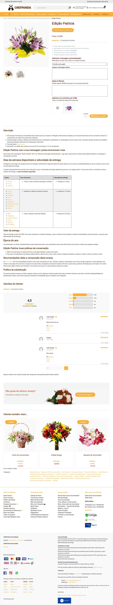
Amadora (6, 592)
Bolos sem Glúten (8, 513)
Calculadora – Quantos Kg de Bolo (68, 506)
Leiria (9, 200)
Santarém (11, 202)
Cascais (6, 589)
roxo (23, 144)
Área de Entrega (63, 498)
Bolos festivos (75, 14)
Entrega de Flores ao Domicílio (17, 18)
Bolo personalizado (37, 502)
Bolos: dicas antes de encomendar (68, 504)
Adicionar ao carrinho (99, 116)
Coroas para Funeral (37, 498)
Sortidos (105, 14)
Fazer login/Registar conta (11, 517)
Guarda (10, 222)
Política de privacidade (64, 595)
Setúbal (10, 186)
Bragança (11, 216)
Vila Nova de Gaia (15, 587)
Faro (9, 198)
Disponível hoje (35, 472)
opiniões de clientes (68, 40)
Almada (25, 584)
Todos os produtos (9, 515)
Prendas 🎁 (7, 506)
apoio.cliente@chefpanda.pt (73, 580)
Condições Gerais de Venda (78, 595)
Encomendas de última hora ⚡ (13, 510)
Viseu (9, 208)
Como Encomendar (64, 500)
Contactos (6, 502)
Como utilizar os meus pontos (67, 502)
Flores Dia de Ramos (90, 472)
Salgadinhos (34, 513)
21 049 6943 (78, 574)
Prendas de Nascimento (82, 478)
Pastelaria (52, 14)
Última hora (87, 14)
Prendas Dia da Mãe (67, 478)
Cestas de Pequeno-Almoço (39, 517)
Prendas (96, 14)
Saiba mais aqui (98, 567)
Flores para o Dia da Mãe (64, 476)
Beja (9, 214)
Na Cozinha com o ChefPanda (94, 507)
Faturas (60, 517)
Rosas (16, 14)
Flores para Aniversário (94, 474)
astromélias (9, 262)
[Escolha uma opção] (57, 107)
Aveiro (10, 191)
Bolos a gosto (41, 14)
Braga (10, 193)
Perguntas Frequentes (64, 513)
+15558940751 (72, 582)
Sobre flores (88, 498)
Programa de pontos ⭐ (10, 504)
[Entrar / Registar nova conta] (87, 8)
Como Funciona (8, 498)
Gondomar (13, 592)
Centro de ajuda (63, 510)
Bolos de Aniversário (27, 14)
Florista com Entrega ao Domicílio (40, 481)
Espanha (5, 547)
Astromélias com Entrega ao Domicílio (38, 18)
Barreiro (25, 592)
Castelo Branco (12, 218)
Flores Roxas (66, 472)
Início (5, 18)
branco (19, 144)
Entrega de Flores (36, 496)
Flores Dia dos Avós (61, 474)
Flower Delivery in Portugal (15, 540)
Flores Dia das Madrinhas (77, 474)
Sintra (5, 587)
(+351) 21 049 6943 (79, 8)
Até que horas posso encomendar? (68, 496)
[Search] (69, 8)
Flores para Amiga (76, 472)
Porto (9, 184)
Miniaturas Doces (36, 510)
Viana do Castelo (13, 204)
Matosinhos (14, 589)
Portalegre (11, 224)
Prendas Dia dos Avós (37, 478)
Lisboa (10, 182)
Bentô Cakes (34, 506)
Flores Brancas (103, 472)
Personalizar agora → (85, 394)
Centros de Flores (35, 476)
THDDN (55, 481)
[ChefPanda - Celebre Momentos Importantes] (20, 7)
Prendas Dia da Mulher (52, 478)
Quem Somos (7, 496)
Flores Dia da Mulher (48, 476)
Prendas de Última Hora (92, 476)
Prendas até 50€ (79, 476)
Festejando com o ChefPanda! (94, 505)
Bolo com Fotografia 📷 (38, 504)
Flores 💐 (8, 14)
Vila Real (10, 206)
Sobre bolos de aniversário (93, 496)
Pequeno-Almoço (63, 14)
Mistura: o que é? (63, 508)
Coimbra (10, 195)
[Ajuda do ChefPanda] (74, 8)
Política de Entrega (9, 500)
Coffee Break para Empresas (39, 515)
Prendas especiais (9, 508)
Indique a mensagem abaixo (61, 67)
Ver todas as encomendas (66, 515)
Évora (9, 220)
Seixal (24, 587)
